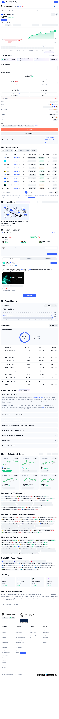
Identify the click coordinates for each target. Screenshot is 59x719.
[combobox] (35, 25)
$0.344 (10, 521)
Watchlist (4, 662)
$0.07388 (11, 523)
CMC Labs (4, 635)
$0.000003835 (46, 548)
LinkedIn (45, 645)
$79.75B (19, 6)
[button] (24, 192)
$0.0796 (47, 521)
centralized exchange (38, 397)
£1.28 (22, 561)
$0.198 (29, 521)
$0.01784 (30, 523)
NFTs (3, 657)
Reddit (44, 642)
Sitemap (4, 667)
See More (54, 232)
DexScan (4, 650)
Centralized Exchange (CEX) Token (9, 125)
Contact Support (33, 635)
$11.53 (26, 546)
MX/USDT (16, 157)
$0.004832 (11, 551)
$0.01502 (46, 540)
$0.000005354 (47, 517)
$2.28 (29, 553)
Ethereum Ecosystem (29, 125)
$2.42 (28, 563)
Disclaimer (18, 645)
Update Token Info (50, 137)
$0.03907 (47, 519)
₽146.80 (31, 565)
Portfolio (4, 660)
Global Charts (5, 655)
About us (18, 630)
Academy (4, 630)
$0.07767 (10, 553)
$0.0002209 (44, 530)
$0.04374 (10, 540)
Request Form (32, 632)
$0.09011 (42, 544)
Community (46, 632)
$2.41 (10, 563)
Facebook (45, 640)
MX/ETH (16, 178)
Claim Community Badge (51, 142)
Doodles (4, 665)
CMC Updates (5, 642)
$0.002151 (17, 530)
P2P (19, 405)
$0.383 (26, 525)
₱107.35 (43, 567)
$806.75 (27, 544)
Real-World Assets (6, 652)
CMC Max (4, 637)
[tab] (11, 25)
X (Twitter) (45, 630)
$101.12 (40, 542)
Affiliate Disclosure (31, 197)
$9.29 (28, 517)
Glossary (31, 640)
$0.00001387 (32, 532)
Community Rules (20, 642)
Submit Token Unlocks (51, 139)
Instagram (45, 637)
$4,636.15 (11, 519)
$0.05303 (10, 525)
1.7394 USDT (30, 569)
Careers (17, 652)
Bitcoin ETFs (5, 645)
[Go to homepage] (7, 6)
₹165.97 (48, 565)
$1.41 (8, 542)
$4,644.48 (30, 519)
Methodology (19, 647)
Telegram (45, 635)
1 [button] (26, 192)
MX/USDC (16, 174)
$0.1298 (10, 548)
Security (17, 650)
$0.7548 (41, 546)
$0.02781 (49, 551)
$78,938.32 (26, 540)
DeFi (43, 407)
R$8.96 (10, 567)
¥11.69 (39, 561)
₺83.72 (26, 567)
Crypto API (4, 647)
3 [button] (31, 192)
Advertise (4, 632)
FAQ (30, 637)
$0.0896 (43, 525)
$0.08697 (28, 548)
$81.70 (10, 544)
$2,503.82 (24, 542)
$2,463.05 (10, 517)
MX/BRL (16, 181)
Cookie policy (19, 640)
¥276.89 (45, 563)
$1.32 (47, 523)
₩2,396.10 (12, 565)
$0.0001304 (12, 532)
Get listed (31, 630)
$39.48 (19, 528)
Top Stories (4, 640)
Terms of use (19, 632)
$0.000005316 (31, 551)
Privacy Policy (19, 635)
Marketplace (20, 125)
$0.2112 (10, 546)
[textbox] (25, 249)
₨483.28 (11, 569)
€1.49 (7, 561)
